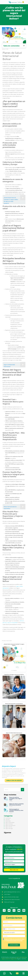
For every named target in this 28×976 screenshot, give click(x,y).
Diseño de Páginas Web (11, 958)
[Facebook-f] (4, 910)
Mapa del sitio (14, 952)
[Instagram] (14, 910)
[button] (23, 973)
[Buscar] (22, 789)
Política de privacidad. (15, 867)
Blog (23, 952)
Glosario (4, 952)
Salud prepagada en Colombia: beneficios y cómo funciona (16, 810)
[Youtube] (19, 910)
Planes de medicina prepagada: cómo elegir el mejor (15, 798)
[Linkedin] (23, 910)
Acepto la (13, 867)
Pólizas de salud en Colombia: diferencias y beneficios (16, 804)
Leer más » (11, 801)
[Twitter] (9, 910)
